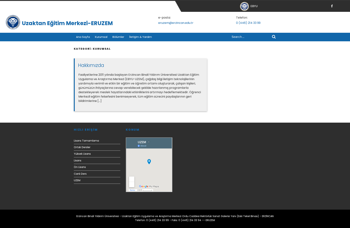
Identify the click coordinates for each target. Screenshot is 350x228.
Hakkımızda (91, 65)
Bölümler (118, 37)
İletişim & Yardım (140, 37)
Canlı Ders (80, 174)
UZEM (77, 180)
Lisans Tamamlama (86, 140)
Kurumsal (101, 37)
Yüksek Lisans (82, 154)
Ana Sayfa (83, 37)
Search (274, 37)
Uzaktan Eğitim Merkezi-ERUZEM (67, 23)
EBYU (253, 6)
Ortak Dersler (82, 147)
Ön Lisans (80, 167)
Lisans (77, 160)
